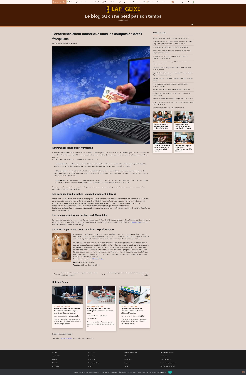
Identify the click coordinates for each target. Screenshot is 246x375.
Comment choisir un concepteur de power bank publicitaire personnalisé (95, 2)
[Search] (192, 24)
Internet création (93, 363)
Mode (126, 356)
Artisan (54, 352)
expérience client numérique (89, 265)
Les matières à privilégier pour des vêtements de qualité (170, 47)
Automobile (56, 356)
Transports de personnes (168, 363)
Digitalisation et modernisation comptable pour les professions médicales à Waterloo (132, 311)
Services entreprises (88, 262)
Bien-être (55, 363)
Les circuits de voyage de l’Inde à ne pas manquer (180, 2)
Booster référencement (167, 366)
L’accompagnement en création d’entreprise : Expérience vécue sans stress (100, 311)
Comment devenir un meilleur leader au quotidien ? (169, 108)
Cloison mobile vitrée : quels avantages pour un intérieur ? (171, 38)
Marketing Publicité (130, 352)
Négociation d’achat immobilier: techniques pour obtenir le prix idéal (183, 126)
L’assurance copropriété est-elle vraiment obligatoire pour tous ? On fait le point (183, 148)
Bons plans (55, 366)
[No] (243, 372)
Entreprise (91, 356)
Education (91, 352)
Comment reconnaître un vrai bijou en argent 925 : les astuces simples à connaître (162, 148)
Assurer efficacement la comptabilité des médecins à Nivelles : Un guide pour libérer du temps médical (67, 311)
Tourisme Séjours (165, 359)
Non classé (127, 359)
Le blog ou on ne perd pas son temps (123, 16)
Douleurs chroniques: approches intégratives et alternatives (171, 89)
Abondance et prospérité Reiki (153, 2)
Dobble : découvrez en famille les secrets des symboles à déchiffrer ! (161, 126)
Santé (126, 366)
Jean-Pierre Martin (92, 315)
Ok (170, 372)
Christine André (97, 259)
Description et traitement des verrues (130, 2)
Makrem (74, 43)
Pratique (127, 363)
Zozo (55, 316)
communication (135, 222)
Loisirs (90, 366)
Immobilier (91, 359)
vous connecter (66, 338)
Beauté (54, 359)
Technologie (164, 356)
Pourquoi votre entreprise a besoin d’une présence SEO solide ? (173, 98)
